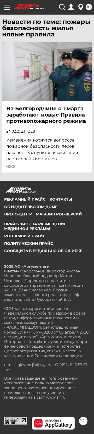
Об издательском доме (30, 207)
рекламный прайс (24, 236)
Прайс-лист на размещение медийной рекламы (35, 226)
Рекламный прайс (24, 199)
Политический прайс (28, 243)
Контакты (61, 199)
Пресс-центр (18, 214)
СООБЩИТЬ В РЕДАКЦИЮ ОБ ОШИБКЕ (43, 250)
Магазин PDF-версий (59, 214)
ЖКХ (10, 166)
